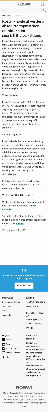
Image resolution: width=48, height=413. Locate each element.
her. (23, 188)
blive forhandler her (34, 365)
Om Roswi (6, 306)
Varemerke (6, 315)
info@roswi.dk (32, 306)
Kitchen (9, 357)
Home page (6, 15)
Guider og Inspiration (11, 302)
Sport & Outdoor (13, 348)
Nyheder (5, 310)
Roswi (8, 340)
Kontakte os (24, 285)
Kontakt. (20, 223)
